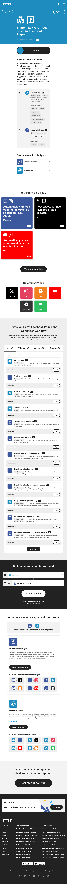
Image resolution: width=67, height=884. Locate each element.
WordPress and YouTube (24, 851)
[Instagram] (29, 876)
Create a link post (37, 130)
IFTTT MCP (5, 838)
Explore (5, 825)
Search (4, 848)
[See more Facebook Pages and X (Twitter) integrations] (16, 680)
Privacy (47, 871)
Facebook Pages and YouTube (25, 841)
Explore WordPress (18, 727)
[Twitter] (39, 876)
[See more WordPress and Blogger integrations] (33, 748)
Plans (3, 851)
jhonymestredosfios (26, 40)
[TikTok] (43, 876)
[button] (64, 4)
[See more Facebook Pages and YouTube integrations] (33, 688)
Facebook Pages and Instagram (26, 832)
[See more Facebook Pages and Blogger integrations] (16, 688)
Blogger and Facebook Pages (25, 838)
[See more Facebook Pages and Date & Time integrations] (49, 688)
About (54, 871)
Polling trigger (19, 363)
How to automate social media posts (53, 854)
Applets (4, 835)
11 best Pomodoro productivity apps (53, 848)
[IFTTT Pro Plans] (37, 40)
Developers (13, 871)
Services (4, 829)
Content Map (6, 845)
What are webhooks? (48, 845)
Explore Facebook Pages (20, 667)
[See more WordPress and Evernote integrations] (49, 748)
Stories (4, 832)
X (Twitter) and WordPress (24, 845)
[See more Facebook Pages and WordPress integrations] (49, 680)
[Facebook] (20, 876)
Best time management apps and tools (53, 835)
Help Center (5, 841)
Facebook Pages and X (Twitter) (26, 829)
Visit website (13, 662)
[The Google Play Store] (39, 864)
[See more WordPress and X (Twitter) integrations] (33, 740)
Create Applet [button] (33, 593)
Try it (56, 369)
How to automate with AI (49, 829)
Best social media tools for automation (53, 857)
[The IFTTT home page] (6, 4)
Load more (33, 549)
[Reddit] (48, 876)
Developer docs (6, 854)
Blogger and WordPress (23, 854)
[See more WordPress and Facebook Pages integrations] (16, 740)
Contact (40, 871)
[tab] (10, 348)
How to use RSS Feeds (49, 841)
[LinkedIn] (25, 876)
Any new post (36, 93)
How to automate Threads (50, 851)
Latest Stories (47, 825)
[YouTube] (34, 876)
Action (17, 378)
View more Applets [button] (33, 269)
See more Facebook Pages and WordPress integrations (33, 630)
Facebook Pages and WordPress (26, 835)
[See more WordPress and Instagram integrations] (49, 740)
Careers (21, 871)
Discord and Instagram (23, 857)
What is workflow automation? (51, 838)
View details (12, 369)
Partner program (31, 871)
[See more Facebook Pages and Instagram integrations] (33, 680)
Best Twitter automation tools (51, 832)
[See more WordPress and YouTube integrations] (16, 748)
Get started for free (33, 782)
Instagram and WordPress (24, 848)
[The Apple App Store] (27, 864)
